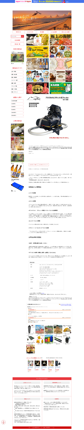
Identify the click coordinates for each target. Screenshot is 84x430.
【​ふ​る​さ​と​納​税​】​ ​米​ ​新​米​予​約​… (30, 367)
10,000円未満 (14, 100)
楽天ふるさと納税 (65, 31)
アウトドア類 (14, 86)
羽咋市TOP (18, 31)
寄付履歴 (42, 31)
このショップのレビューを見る (66, 305)
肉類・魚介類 (14, 74)
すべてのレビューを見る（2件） (65, 304)
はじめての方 (30, 31)
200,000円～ (14, 115)
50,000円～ (13, 109)
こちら (42, 293)
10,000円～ (13, 103)
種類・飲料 (13, 83)
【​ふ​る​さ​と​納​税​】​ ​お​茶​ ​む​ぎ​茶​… (51, 367)
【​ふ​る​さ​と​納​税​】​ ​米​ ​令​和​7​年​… (37, 367)
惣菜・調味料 (14, 77)
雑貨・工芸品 (14, 89)
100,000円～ (14, 112)
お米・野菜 (13, 71)
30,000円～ (13, 106)
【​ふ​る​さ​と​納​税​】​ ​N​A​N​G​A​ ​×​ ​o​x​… (58, 367)
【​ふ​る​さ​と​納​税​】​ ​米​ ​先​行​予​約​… (44, 367)
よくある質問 (54, 31)
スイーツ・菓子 (14, 80)
